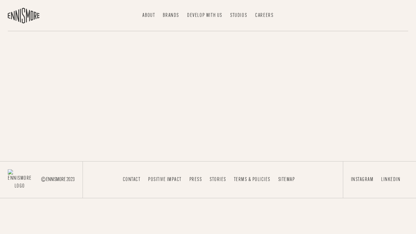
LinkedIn (390, 179)
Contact (132, 179)
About (148, 15)
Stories (218, 179)
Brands (171, 15)
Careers (264, 15)
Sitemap (286, 179)
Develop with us (204, 15)
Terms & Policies (252, 179)
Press (195, 179)
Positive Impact (165, 179)
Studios (238, 15)
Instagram (362, 179)
